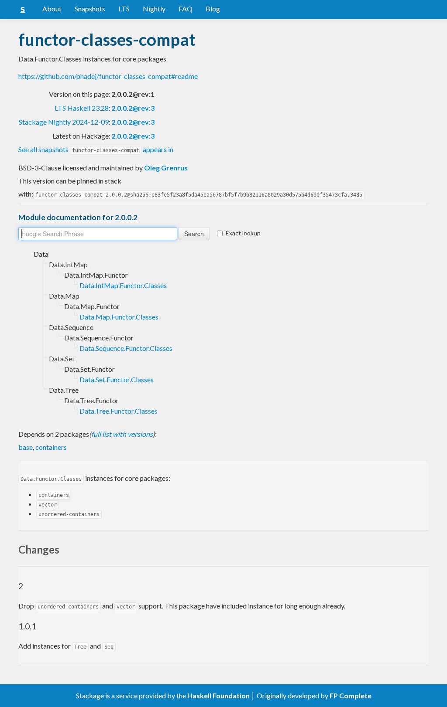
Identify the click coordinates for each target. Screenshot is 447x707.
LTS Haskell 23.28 (82, 108)
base (25, 447)
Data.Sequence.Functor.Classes (125, 348)
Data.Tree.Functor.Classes (118, 411)
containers (51, 447)
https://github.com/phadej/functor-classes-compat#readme (108, 76)
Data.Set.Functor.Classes (116, 379)
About (52, 8)
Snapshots (90, 8)
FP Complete (350, 695)
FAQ (186, 8)
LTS (124, 8)
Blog (213, 8)
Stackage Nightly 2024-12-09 (64, 122)
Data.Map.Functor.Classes (118, 317)
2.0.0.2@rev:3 (133, 108)
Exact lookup (243, 233)
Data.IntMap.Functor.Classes (123, 285)
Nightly (154, 8)
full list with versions (122, 434)
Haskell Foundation (218, 695)
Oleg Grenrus (166, 167)
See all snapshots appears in (95, 149)
